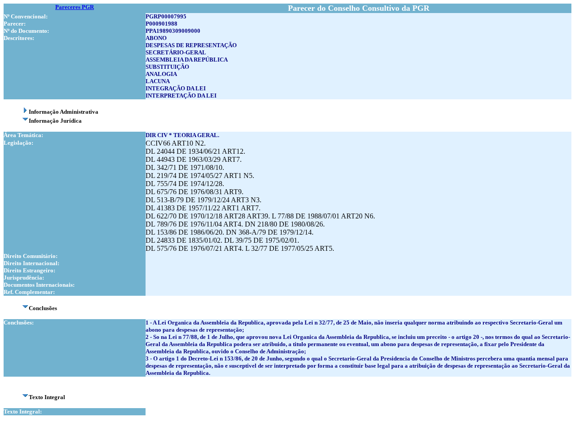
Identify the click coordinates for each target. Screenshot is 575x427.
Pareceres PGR (74, 7)
